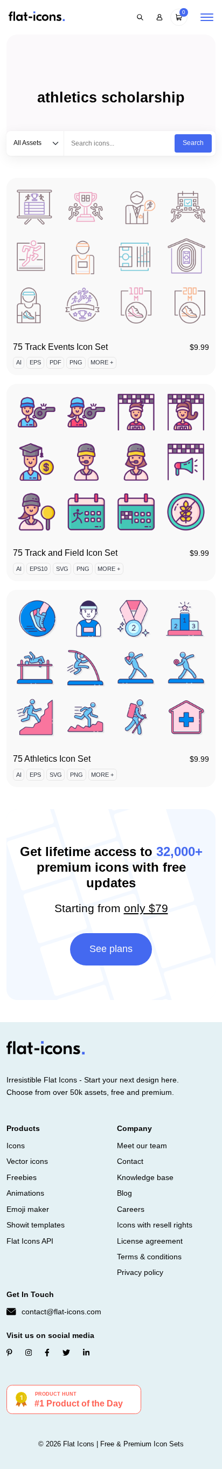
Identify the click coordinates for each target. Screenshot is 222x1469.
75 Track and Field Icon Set (65, 552)
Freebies (21, 1177)
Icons (15, 1145)
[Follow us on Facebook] (47, 1352)
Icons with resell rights (154, 1224)
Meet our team (142, 1145)
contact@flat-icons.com (61, 1311)
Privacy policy (140, 1272)
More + (102, 362)
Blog (124, 1193)
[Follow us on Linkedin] (86, 1352)
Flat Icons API (29, 1241)
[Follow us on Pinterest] (9, 1352)
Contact (130, 1161)
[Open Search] (140, 17)
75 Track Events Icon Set (60, 346)
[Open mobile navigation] (206, 17)
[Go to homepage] (37, 17)
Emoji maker (27, 1209)
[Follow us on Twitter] (66, 1352)
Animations (25, 1193)
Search (193, 143)
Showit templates (35, 1224)
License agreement (150, 1241)
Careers (130, 1209)
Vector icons (27, 1161)
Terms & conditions (149, 1256)
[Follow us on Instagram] (28, 1352)
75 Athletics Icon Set (52, 758)
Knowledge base (145, 1177)
